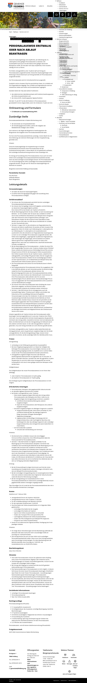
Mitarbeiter (62, 5)
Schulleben (67, 73)
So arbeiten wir (68, 79)
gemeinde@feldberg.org (18, 668)
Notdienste (65, 657)
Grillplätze (62, 114)
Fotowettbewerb (64, 135)
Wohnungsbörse (64, 51)
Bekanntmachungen (65, 119)
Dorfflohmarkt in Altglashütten (68, 137)
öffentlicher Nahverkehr (69, 110)
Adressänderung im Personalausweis (23, 567)
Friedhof (61, 22)
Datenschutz (64, 680)
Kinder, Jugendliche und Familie (68, 66)
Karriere (61, 129)
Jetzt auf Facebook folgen (75, 665)
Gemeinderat (63, 7)
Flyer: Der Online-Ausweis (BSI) (21, 597)
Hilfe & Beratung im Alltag (69, 95)
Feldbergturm (63, 62)
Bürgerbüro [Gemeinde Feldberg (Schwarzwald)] (23, 169)
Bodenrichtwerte (64, 45)
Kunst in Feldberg (64, 100)
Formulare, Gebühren (65, 14)
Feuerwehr (62, 96)
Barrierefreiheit (72, 680)
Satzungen (62, 12)
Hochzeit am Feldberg (65, 29)
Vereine (61, 98)
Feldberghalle (63, 64)
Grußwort (62, 3)
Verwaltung (19, 6)
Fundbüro (62, 24)
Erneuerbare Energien (68, 112)
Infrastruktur (63, 108)
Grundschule (65, 68)
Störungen (69, 664)
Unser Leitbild (71, 81)
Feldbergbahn (63, 60)
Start (10, 32)
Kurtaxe (61, 31)
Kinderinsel (65, 87)
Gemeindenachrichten (65, 133)
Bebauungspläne (64, 43)
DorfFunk (64, 125)
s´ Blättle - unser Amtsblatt (67, 121)
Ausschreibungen (64, 131)
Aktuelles (49, 6)
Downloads (74, 657)
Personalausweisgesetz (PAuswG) (19, 604)
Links (60, 18)
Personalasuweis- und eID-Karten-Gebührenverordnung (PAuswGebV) (29, 625)
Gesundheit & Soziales (65, 89)
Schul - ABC (70, 83)
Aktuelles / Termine (70, 75)
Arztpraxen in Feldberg (68, 91)
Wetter (63, 664)
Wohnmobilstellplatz (65, 35)
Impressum (56, 680)
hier (36, 671)
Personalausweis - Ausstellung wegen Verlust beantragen (32, 586)
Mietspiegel (62, 49)
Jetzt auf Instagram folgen (69, 674)
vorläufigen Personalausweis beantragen (24, 593)
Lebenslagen (63, 10)
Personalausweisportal (18, 595)
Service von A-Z (63, 8)
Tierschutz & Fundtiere (65, 106)
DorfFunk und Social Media (67, 123)
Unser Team (67, 70)
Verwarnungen (63, 33)
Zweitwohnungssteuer (65, 37)
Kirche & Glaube (64, 104)
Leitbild (66, 77)
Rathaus (10, 6)
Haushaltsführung (64, 16)
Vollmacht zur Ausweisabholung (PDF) (25, 111)
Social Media (65, 127)
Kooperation (68, 85)
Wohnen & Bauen (30, 6)
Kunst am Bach (66, 102)
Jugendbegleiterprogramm (72, 72)
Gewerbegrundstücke (65, 28)
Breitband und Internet (66, 58)
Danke (61, 116)
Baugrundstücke (64, 41)
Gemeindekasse (64, 26)
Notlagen (64, 93)
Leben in (41, 6)
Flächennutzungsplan (65, 47)
